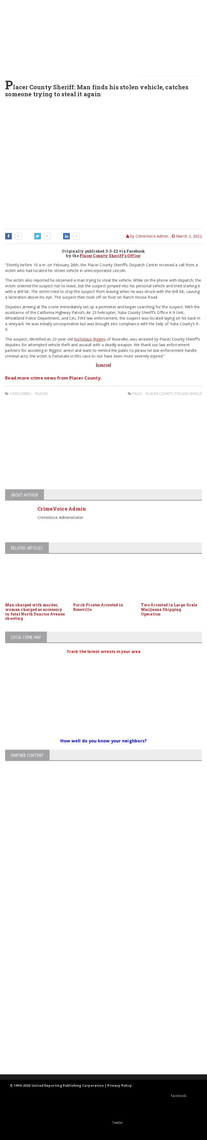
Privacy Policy (119, 1085)
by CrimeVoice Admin (148, 236)
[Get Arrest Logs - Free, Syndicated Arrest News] (99, 995)
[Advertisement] (104, 37)
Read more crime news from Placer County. (53, 378)
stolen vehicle (188, 393)
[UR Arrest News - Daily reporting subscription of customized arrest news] (99, 1030)
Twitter (117, 1122)
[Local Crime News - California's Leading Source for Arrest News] (99, 972)
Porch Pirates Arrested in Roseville (98, 607)
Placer (41, 393)
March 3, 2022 (188, 236)
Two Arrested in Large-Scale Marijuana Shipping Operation (169, 609)
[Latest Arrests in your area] (103, 658)
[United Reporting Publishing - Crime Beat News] (99, 949)
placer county (159, 393)
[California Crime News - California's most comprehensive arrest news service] (99, 1012)
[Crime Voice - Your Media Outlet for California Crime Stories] (99, 1053)
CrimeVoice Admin (61, 508)
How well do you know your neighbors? (103, 741)
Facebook (178, 1095)
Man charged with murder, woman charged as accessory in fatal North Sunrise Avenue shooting (35, 611)
